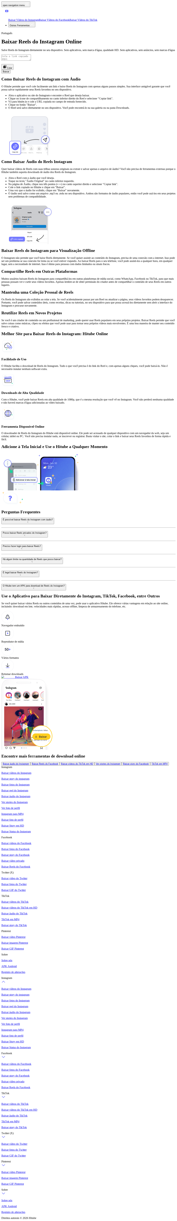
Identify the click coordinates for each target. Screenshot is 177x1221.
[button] (13, 14)
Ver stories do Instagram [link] (108, 763)
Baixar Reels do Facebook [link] (45, 763)
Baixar (6, 71)
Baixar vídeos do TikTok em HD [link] (77, 763)
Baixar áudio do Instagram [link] (16, 763)
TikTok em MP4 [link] (159, 763)
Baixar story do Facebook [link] (136, 763)
